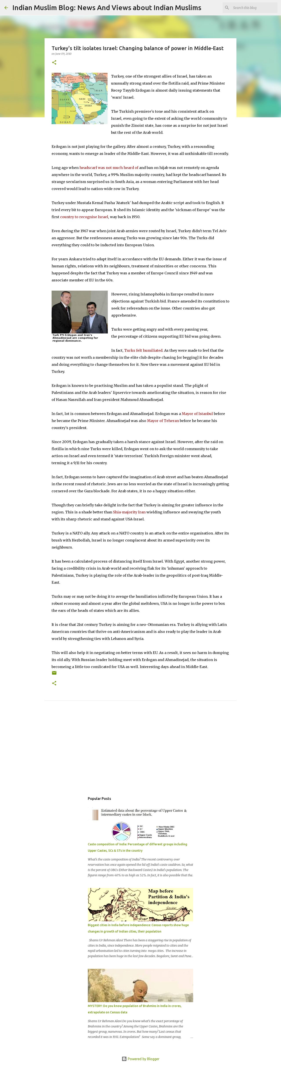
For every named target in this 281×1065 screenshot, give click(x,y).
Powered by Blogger (143, 1059)
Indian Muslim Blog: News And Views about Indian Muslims (106, 7)
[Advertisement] (140, 752)
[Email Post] (54, 674)
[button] (54, 63)
